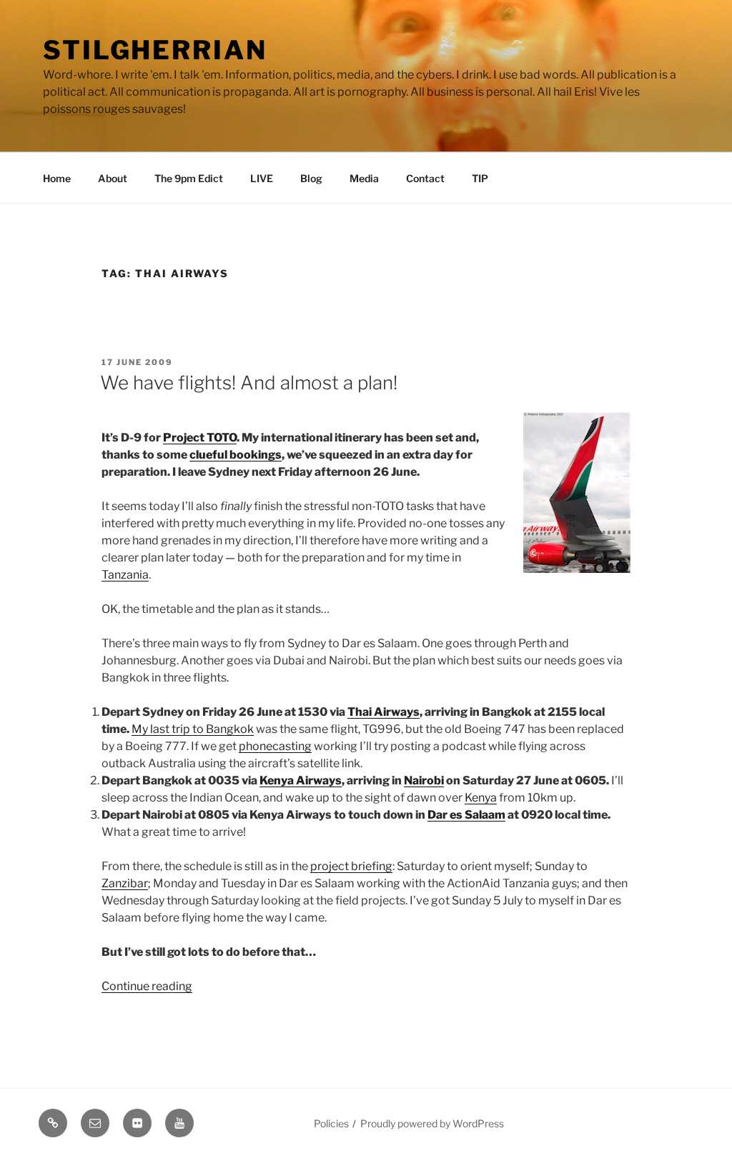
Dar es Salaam (466, 815)
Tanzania (125, 575)
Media (364, 178)
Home (57, 178)
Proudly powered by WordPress (432, 1123)
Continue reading (147, 986)
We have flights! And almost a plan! (248, 382)
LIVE (261, 178)
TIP (480, 178)
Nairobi (424, 780)
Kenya (481, 797)
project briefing (351, 866)
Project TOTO (200, 437)
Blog (311, 178)
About (112, 178)
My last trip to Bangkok (193, 729)
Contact (425, 178)
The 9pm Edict (188, 178)
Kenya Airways (300, 780)
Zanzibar (125, 883)
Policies (331, 1123)
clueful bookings (235, 454)
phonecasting (275, 746)
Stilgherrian (155, 50)
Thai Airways (383, 712)
